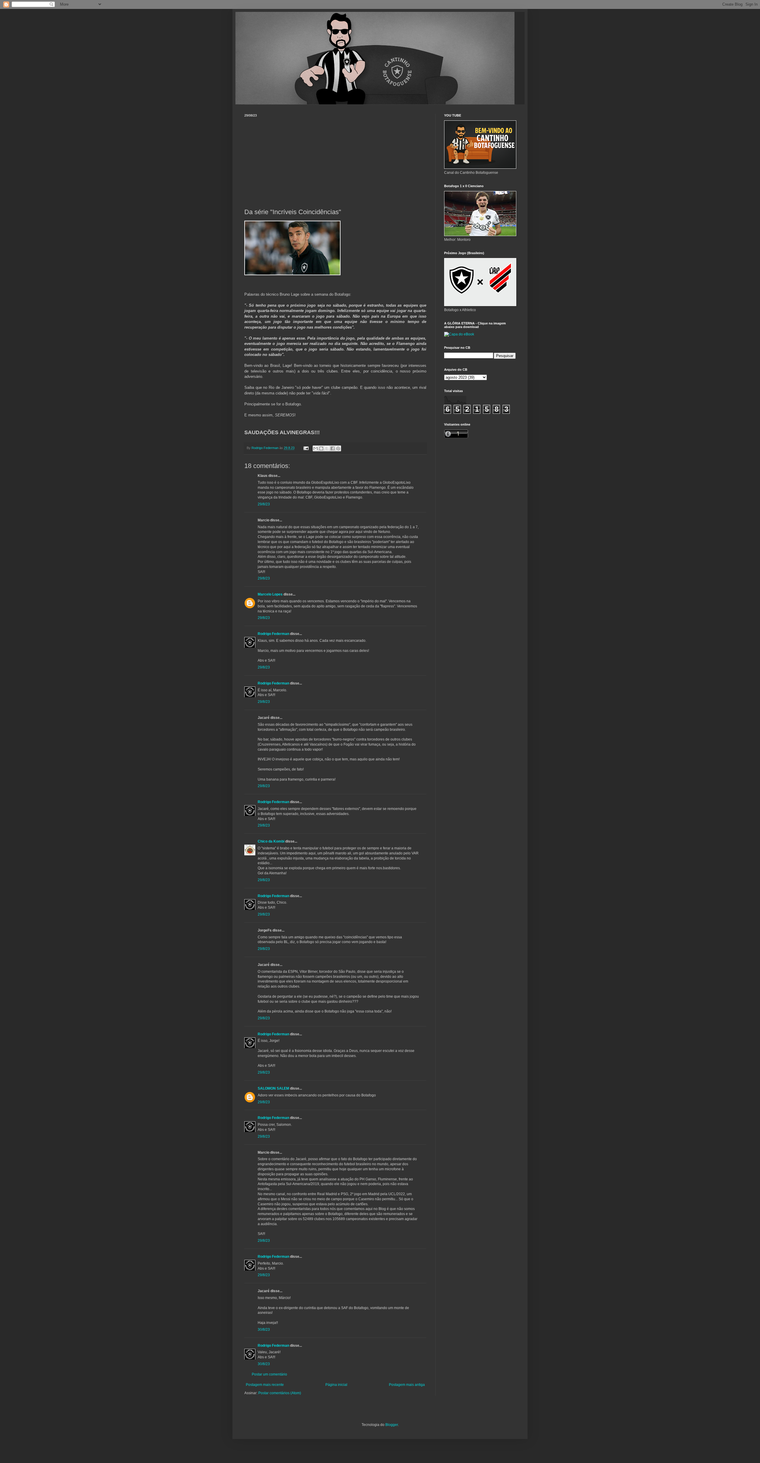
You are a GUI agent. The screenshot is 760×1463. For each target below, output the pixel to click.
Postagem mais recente (265, 1385)
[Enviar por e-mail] (316, 448)
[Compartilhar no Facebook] (332, 448)
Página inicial (336, 1385)
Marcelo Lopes (270, 594)
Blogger (391, 1425)
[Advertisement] (335, 161)
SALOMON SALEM (273, 1088)
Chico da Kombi (271, 841)
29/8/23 (264, 504)
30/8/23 (264, 1329)
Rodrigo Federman (273, 634)
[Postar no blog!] (321, 448)
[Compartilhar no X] (327, 448)
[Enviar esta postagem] (306, 448)
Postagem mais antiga (407, 1385)
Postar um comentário (269, 1374)
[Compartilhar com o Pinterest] (338, 448)
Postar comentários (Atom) (279, 1393)
